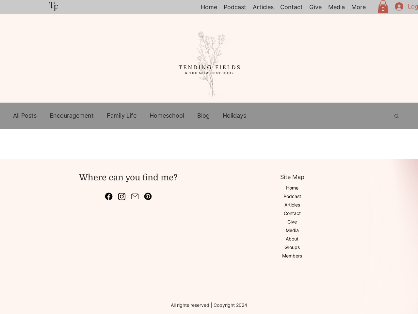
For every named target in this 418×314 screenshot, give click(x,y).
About (292, 238)
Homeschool (167, 115)
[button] (383, 6)
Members (292, 255)
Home (292, 187)
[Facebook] (109, 196)
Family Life (122, 115)
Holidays (234, 115)
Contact (292, 213)
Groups (292, 247)
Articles (292, 204)
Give (292, 221)
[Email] (135, 196)
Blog (203, 115)
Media (292, 230)
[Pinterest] (148, 196)
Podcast (292, 196)
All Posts (25, 115)
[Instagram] (122, 196)
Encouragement (72, 115)
